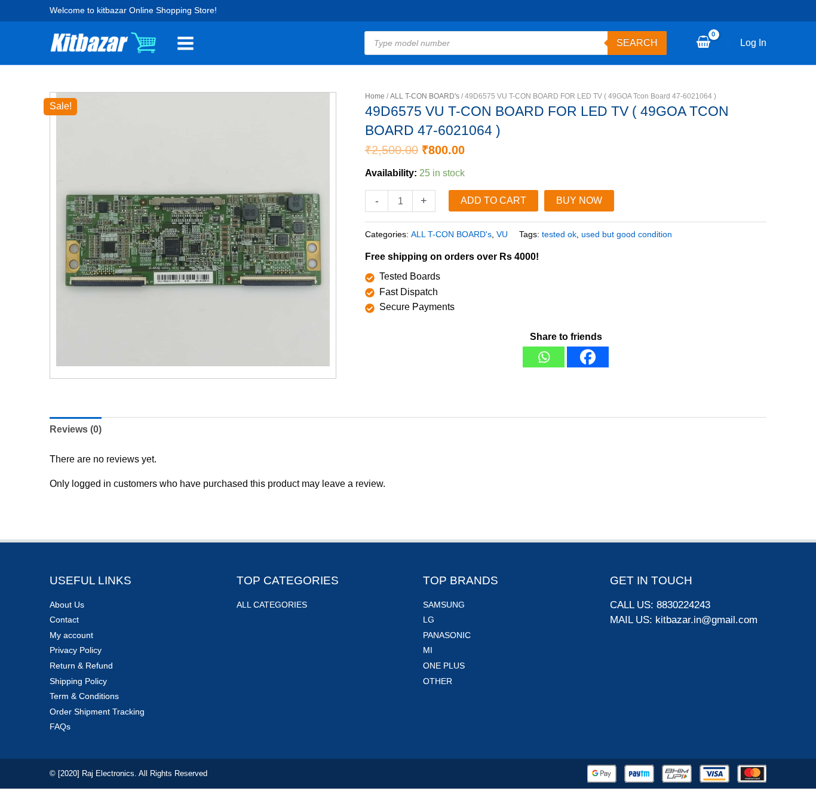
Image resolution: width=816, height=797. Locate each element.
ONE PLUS (444, 665)
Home (375, 96)
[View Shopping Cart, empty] (703, 43)
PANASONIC (447, 635)
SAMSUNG (444, 604)
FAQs (60, 726)
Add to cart (493, 200)
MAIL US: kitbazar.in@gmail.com (683, 620)
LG (428, 619)
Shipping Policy (78, 681)
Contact (64, 619)
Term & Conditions (84, 696)
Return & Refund (81, 665)
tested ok (559, 234)
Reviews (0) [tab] (76, 429)
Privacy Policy (76, 650)
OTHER (437, 681)
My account (71, 635)
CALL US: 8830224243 (660, 605)
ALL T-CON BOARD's (424, 96)
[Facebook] (588, 357)
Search (637, 43)
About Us (67, 604)
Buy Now (579, 200)
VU (502, 234)
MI (427, 650)
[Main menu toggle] (185, 43)
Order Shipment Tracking (97, 711)
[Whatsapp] (544, 357)
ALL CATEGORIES (272, 604)
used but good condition (626, 234)
